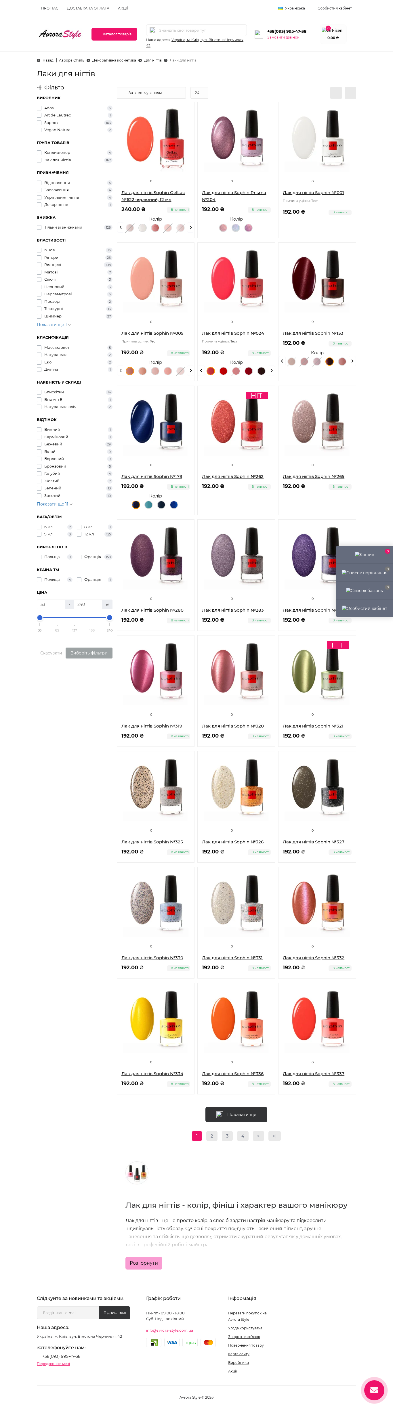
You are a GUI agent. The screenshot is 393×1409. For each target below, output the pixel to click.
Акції (123, 8)
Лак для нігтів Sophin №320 (233, 726)
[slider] (40, 617)
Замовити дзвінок (283, 37)
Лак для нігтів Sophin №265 (313, 476)
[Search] (152, 30)
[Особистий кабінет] (364, 608)
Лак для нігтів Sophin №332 (313, 957)
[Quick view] (185, 110)
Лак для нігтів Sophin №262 (233, 476)
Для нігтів (153, 60)
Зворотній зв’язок (244, 1337)
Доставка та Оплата (88, 8)
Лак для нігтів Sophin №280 (152, 610)
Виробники (238, 1362)
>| (274, 1136)
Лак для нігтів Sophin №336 (233, 1073)
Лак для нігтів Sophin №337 (313, 1073)
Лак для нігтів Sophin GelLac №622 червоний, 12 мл (153, 196)
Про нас (49, 8)
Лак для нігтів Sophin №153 (313, 333)
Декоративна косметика (114, 60)
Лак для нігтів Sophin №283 (233, 610)
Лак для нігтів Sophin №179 (151, 476)
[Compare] (185, 132)
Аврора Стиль (71, 60)
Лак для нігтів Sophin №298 (314, 610)
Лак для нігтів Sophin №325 (152, 842)
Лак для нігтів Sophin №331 (232, 957)
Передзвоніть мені (53, 1364)
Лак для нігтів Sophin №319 (151, 726)
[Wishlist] (185, 121)
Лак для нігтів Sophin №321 (313, 726)
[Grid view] (350, 93)
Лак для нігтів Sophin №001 (313, 192)
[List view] (336, 93)
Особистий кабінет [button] (335, 8)
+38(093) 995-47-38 (286, 31)
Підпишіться (115, 1312)
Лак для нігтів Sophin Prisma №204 (234, 196)
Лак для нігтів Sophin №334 (152, 1073)
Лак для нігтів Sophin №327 (313, 842)
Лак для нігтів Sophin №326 (233, 842)
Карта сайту (238, 1354)
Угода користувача (245, 1328)
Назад (48, 60)
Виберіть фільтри (89, 653)
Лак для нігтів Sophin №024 (233, 333)
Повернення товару (246, 1345)
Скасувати (51, 653)
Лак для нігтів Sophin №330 (152, 957)
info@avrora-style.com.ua (169, 1330)
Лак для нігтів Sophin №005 (152, 333)
